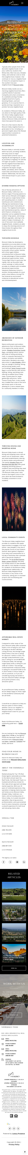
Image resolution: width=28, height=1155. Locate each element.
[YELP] (18, 1128)
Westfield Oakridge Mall (10, 464)
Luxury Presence (18, 1134)
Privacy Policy (14, 1144)
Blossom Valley (18, 739)
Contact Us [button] (14, 1015)
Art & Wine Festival (18, 559)
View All (14, 968)
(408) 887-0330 (9, 1055)
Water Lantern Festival (9, 561)
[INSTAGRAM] (14, 1128)
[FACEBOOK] (9, 1128)
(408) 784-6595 (9, 1045)
